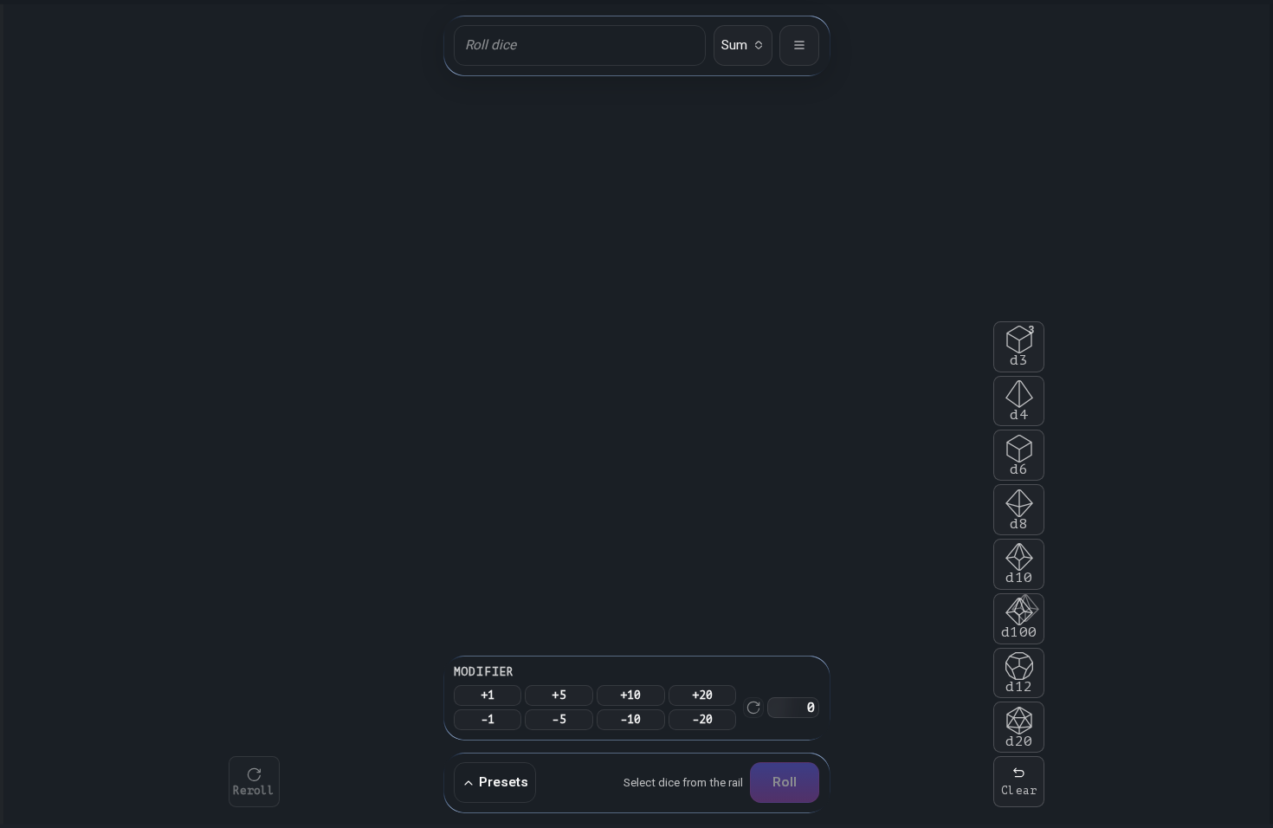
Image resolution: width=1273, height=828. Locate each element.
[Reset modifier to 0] (753, 707)
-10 (631, 719)
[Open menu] (799, 45)
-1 (488, 719)
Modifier (484, 671)
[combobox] (743, 45)
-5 (559, 719)
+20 (703, 695)
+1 (488, 695)
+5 (559, 695)
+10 (631, 695)
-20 (703, 719)
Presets (503, 782)
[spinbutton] (793, 707)
